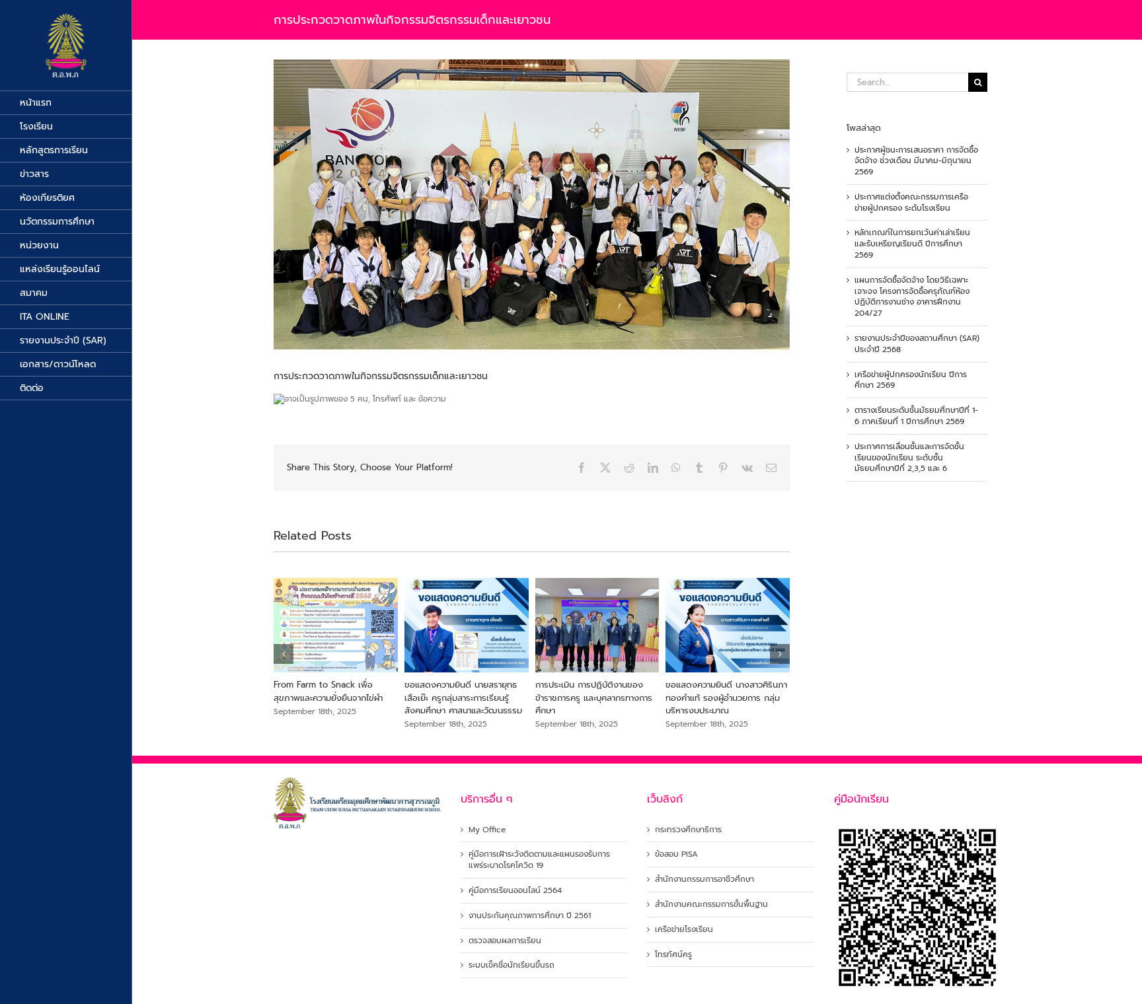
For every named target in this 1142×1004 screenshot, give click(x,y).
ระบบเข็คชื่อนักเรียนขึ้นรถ (511, 965)
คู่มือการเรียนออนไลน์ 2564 (515, 890)
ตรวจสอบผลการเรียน (505, 941)
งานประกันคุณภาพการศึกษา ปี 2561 (530, 915)
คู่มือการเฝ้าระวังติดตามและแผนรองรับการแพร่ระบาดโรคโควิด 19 (539, 860)
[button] (283, 654)
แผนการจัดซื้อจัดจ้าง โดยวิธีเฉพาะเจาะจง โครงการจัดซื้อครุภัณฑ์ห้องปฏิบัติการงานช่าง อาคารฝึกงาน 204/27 (912, 296)
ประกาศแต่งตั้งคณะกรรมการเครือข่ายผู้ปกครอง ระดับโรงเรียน (911, 202)
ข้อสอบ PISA (676, 854)
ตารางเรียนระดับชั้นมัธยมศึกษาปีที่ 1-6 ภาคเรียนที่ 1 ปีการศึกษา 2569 (916, 415)
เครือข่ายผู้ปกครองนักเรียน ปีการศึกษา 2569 (911, 380)
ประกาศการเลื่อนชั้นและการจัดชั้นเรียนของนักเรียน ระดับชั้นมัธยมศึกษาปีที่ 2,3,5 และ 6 (909, 458)
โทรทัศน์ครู (673, 954)
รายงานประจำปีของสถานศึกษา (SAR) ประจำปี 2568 (917, 343)
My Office (487, 830)
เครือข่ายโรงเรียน (684, 929)
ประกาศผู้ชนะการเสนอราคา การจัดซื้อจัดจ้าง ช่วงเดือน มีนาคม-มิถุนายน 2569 (916, 161)
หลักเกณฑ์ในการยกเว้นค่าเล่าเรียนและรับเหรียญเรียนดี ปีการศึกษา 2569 (912, 244)
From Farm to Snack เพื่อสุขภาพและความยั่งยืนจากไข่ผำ (328, 691)
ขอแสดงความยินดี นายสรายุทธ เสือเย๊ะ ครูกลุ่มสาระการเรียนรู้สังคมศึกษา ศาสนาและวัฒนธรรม (463, 697)
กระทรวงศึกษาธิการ (688, 830)
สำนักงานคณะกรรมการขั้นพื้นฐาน (711, 904)
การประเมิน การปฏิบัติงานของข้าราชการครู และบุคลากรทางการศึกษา (593, 697)
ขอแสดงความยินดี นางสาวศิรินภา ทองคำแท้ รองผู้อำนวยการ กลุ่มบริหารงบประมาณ (726, 697)
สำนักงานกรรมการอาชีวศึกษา (704, 879)
